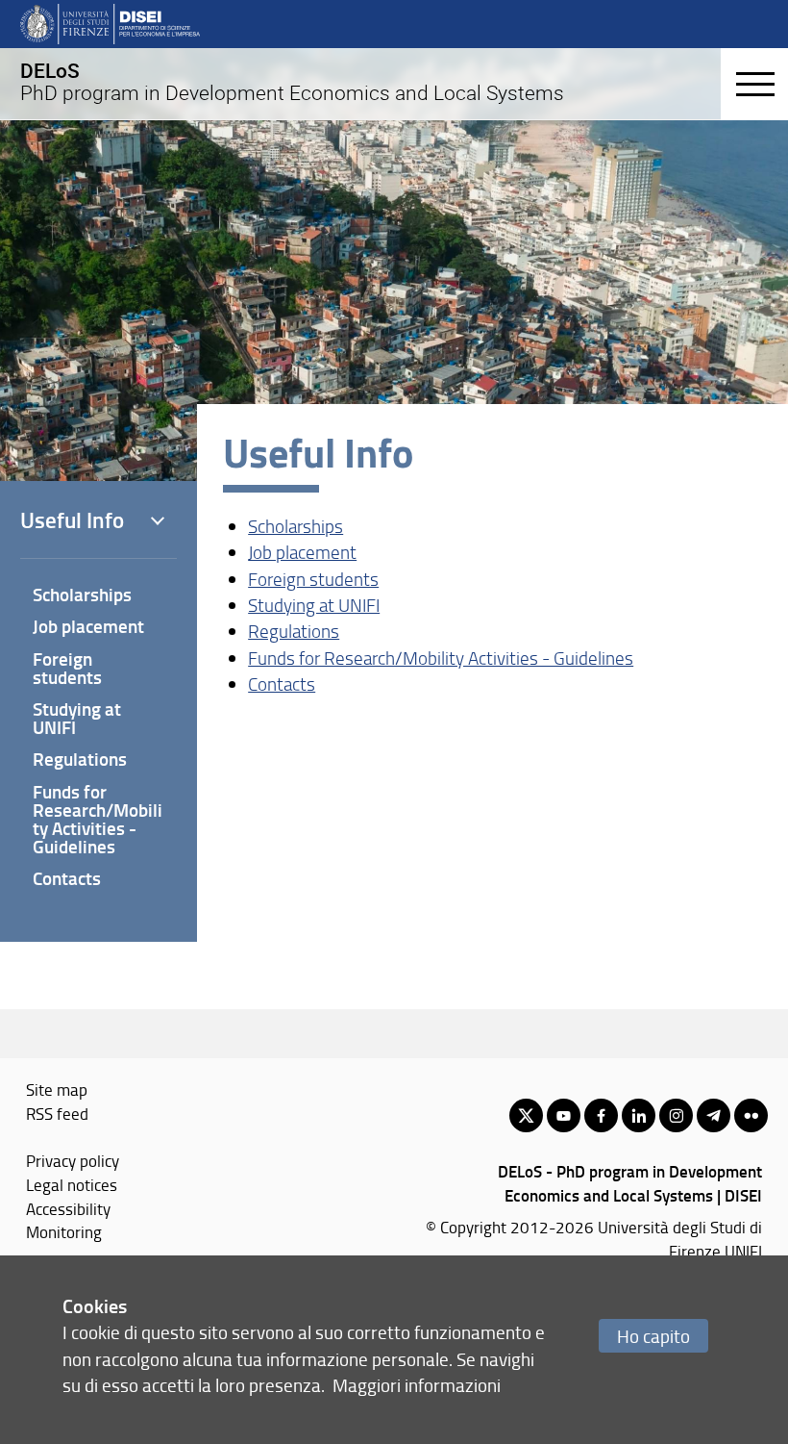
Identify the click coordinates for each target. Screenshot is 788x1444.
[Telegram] (713, 1115)
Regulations (293, 631)
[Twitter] (526, 1115)
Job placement (302, 552)
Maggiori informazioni (416, 1385)
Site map (56, 1089)
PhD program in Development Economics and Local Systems (292, 82)
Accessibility (68, 1208)
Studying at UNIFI (314, 605)
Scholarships (295, 526)
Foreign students (313, 579)
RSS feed (57, 1113)
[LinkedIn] (638, 1115)
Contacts (281, 684)
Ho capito (653, 1336)
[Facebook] (601, 1115)
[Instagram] (676, 1115)
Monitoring (64, 1231)
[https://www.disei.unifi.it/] (110, 23)
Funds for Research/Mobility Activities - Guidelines (440, 658)
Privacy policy (72, 1160)
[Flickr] (751, 1115)
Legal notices (71, 1184)
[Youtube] (563, 1115)
